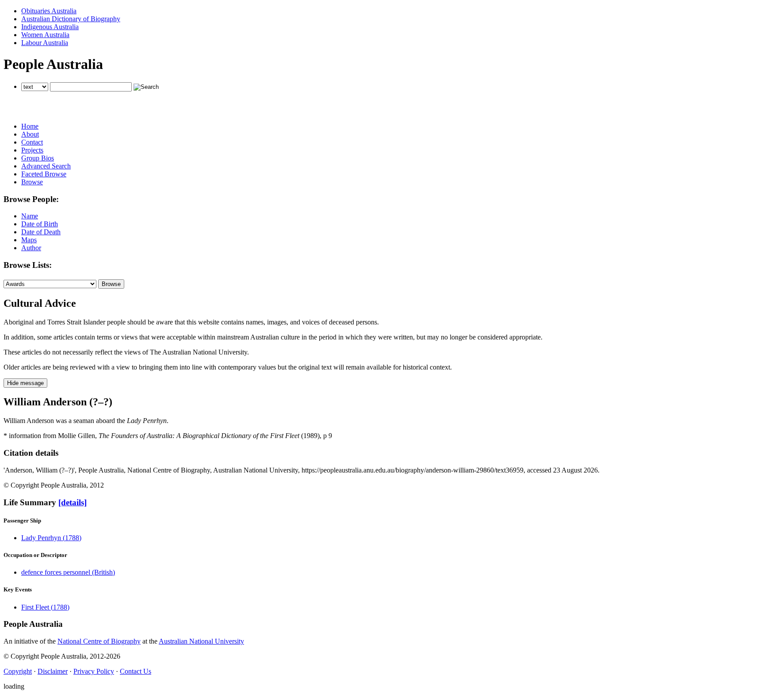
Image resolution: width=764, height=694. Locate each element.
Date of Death (41, 232)
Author (31, 248)
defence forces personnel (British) (68, 572)
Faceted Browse (43, 174)
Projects (32, 150)
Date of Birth (39, 224)
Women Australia (45, 34)
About (30, 134)
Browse (32, 182)
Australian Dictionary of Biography (70, 19)
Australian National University (201, 641)
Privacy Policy (93, 671)
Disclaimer (53, 671)
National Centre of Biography (99, 641)
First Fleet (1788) (45, 607)
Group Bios (37, 158)
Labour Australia (44, 42)
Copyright (18, 671)
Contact (32, 142)
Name (29, 216)
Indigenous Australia (50, 27)
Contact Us (135, 671)
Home (29, 126)
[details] (72, 502)
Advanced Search (46, 166)
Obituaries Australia (48, 11)
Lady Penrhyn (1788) (51, 537)
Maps (29, 240)
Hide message (25, 383)
